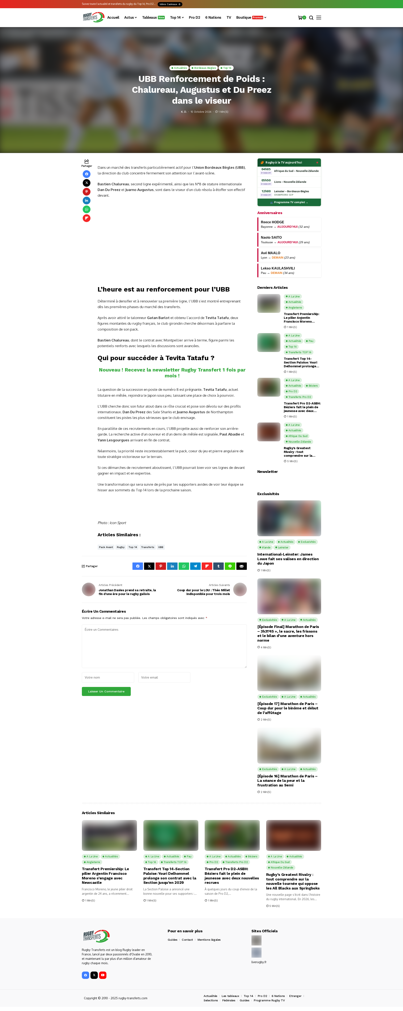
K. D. (184, 111)
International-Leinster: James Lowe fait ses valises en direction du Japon (288, 558)
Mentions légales (209, 939)
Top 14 (132, 547)
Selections (211, 1000)
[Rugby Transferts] (93, 17)
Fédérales (228, 1000)
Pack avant (106, 547)
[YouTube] (102, 975)
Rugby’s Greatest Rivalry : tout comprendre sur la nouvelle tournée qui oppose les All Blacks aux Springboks (300, 452)
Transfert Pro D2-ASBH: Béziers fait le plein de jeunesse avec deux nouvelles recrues (302, 407)
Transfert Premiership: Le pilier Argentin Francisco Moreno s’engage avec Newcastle (301, 317)
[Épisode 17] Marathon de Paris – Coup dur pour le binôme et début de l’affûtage (287, 708)
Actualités (210, 996)
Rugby (120, 547)
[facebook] (85, 975)
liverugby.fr (259, 962)
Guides (172, 939)
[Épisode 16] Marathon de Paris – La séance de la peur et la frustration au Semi (287, 780)
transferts (147, 547)
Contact (187, 939)
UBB (160, 547)
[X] (94, 975)
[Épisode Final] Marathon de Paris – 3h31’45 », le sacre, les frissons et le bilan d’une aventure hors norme (288, 633)
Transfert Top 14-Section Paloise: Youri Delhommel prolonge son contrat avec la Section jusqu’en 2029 (301, 362)
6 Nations (278, 996)
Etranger (295, 996)
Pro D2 (262, 996)
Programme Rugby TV (269, 1000)
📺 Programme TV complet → (289, 202)
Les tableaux (230, 996)
